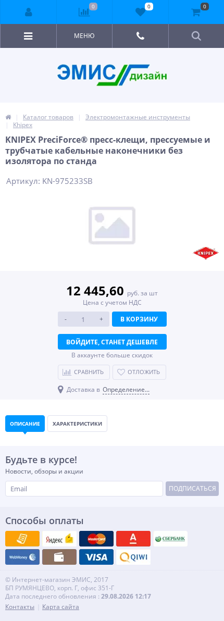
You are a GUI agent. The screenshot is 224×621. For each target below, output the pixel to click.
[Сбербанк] (59, 557)
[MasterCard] (59, 539)
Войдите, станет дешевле (112, 342)
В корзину (139, 319)
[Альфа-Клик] (22, 557)
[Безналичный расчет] (133, 557)
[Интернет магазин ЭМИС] (8, 117)
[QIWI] (170, 539)
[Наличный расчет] (96, 557)
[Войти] (29, 12)
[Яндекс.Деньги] (133, 539)
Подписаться (192, 488)
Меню (84, 35)
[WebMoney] (96, 539)
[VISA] (22, 539)
